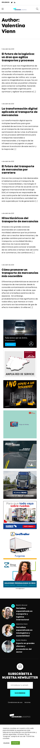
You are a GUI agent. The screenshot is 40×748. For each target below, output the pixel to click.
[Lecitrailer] (20, 545)
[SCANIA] (20, 485)
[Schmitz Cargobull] (20, 515)
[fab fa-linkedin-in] (14, 3)
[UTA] (20, 424)
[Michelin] (20, 455)
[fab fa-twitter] (11, 3)
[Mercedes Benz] (20, 334)
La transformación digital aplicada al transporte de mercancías (20, 112)
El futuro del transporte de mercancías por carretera (18, 169)
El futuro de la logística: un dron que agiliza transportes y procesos (18, 57)
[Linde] (20, 364)
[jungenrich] (20, 394)
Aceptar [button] (15, 743)
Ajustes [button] (6, 743)
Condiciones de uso (15, 702)
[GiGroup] (20, 576)
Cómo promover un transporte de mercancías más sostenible (20, 273)
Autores (27, 702)
